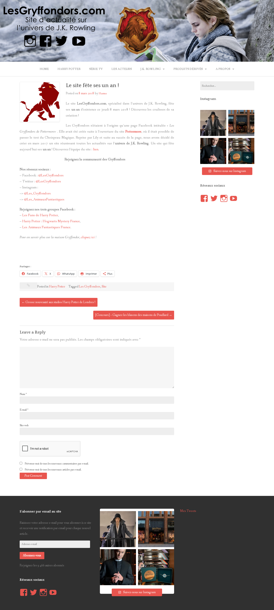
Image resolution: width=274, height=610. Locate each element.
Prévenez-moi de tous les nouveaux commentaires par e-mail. (57, 463)
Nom (23, 394)
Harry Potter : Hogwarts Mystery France (50, 221)
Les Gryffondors (89, 286)
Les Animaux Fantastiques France (46, 227)
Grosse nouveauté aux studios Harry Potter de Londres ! (58, 302)
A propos (223, 69)
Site (104, 286)
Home (44, 69)
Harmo (103, 93)
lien (95, 149)
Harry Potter (69, 69)
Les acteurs (122, 69)
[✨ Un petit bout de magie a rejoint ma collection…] (241, 151)
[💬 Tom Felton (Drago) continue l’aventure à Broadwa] (213, 151)
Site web (24, 425)
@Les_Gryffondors (37, 193)
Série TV (96, 69)
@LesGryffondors (51, 175)
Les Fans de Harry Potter (40, 215)
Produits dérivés (188, 69)
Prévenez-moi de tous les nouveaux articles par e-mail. (53, 469)
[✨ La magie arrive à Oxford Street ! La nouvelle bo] (241, 123)
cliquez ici (88, 237)
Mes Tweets (188, 511)
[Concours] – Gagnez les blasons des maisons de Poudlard (133, 315)
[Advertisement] (93, 253)
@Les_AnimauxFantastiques (44, 199)
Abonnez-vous (32, 555)
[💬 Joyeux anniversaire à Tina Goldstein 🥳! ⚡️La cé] (213, 123)
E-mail (24, 410)
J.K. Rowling (150, 69)
